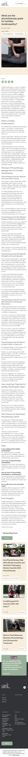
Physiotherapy (19, 34)
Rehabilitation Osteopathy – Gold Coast (6, 725)
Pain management (8, 34)
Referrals (4, 701)
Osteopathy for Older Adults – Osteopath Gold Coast (7, 730)
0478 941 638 (20, 3)
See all (7, 538)
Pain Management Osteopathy (6, 715)
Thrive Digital (16, 755)
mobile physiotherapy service (18, 210)
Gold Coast (13, 274)
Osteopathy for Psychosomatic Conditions (5, 720)
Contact (7, 743)
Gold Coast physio (9, 191)
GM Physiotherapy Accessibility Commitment (20, 723)
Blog (16, 717)
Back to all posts (8, 527)
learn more (6, 673)
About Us (4, 697)
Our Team (4, 699)
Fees (16, 715)
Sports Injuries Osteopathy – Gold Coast (6, 735)
